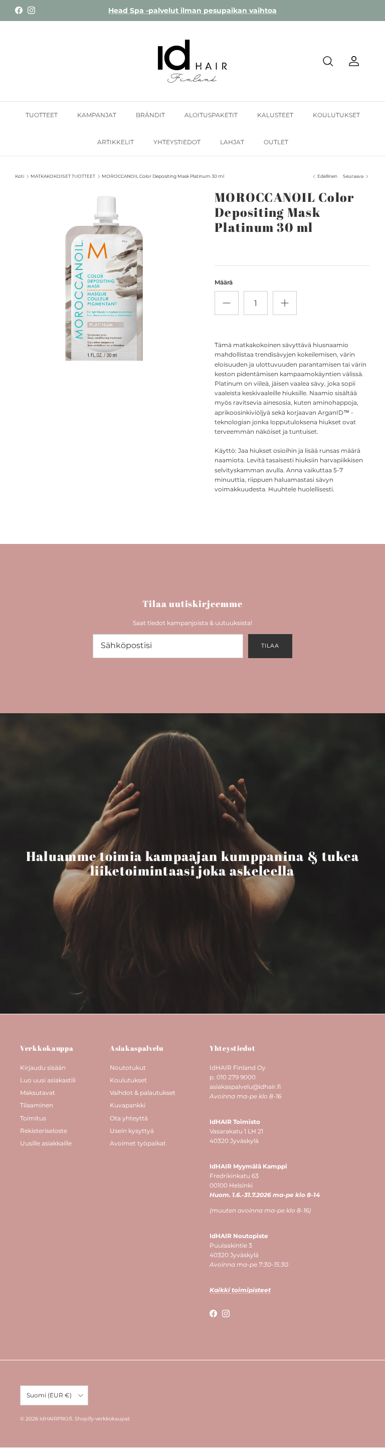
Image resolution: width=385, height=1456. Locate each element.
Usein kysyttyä (132, 1130)
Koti (19, 176)
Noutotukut (128, 1067)
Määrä (224, 282)
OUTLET (276, 142)
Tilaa (270, 645)
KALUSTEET (275, 115)
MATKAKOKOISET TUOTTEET (63, 176)
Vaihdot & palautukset (142, 1092)
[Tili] (352, 61)
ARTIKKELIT (115, 142)
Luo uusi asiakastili (48, 1080)
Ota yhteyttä (129, 1118)
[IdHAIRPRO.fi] (192, 61)
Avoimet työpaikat (138, 1143)
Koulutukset (128, 1080)
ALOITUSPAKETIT (211, 115)
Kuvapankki (127, 1105)
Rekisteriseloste (43, 1130)
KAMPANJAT (96, 115)
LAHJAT (232, 142)
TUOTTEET (42, 115)
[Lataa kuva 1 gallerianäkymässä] (103, 278)
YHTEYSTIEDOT (177, 142)
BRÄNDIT (150, 115)
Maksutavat (37, 1092)
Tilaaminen (36, 1105)
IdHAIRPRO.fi (56, 1418)
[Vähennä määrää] (227, 303)
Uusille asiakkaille (46, 1143)
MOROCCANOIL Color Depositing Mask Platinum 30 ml (163, 176)
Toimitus (33, 1118)
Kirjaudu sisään (43, 1067)
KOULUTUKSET (336, 115)
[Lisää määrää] (285, 303)
